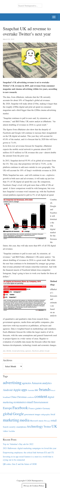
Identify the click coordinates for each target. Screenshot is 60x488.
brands (45, 389)
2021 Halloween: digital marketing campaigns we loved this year (29, 448)
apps (24, 389)
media (24, 420)
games (38, 408)
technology (35, 426)
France (32, 408)
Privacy (47, 420)
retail (54, 420)
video (5, 430)
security (12, 426)
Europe (7, 408)
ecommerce (20, 402)
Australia (31, 390)
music (41, 420)
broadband (6, 397)
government (29, 414)
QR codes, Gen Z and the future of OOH (20, 464)
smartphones (21, 426)
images (37, 414)
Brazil (53, 390)
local (53, 414)
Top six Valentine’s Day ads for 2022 (18, 444)
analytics (47, 383)
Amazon (37, 383)
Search (5, 426)
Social (14, 351)
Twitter (47, 426)
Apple (17, 390)
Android (8, 390)
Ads (4, 351)
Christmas (22, 397)
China (13, 396)
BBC (37, 390)
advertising (20, 351)
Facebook (35, 351)
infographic (45, 414)
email (30, 402)
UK (54, 426)
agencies (28, 351)
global (41, 351)
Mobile (8, 351)
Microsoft (34, 420)
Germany (46, 408)
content (41, 396)
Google (47, 351)
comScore (30, 397)
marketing (11, 420)
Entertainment (41, 402)
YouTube (12, 431)
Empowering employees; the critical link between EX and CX (28, 452)
